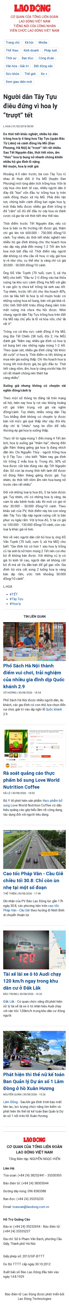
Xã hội (29, 42)
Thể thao (12, 50)
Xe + (44, 74)
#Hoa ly (15, 604)
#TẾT (14, 594)
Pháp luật (50, 50)
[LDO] (34, 642)
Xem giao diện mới (19, 82)
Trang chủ (13, 42)
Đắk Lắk (8, 1001)
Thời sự (11, 58)
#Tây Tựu (16, 599)
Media (43, 42)
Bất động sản (43, 66)
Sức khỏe (12, 74)
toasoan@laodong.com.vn (30, 1207)
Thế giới (30, 74)
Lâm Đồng (10, 1102)
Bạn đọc (28, 58)
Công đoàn (46, 58)
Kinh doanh (31, 50)
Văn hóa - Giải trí (17, 66)
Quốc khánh (54, 709)
